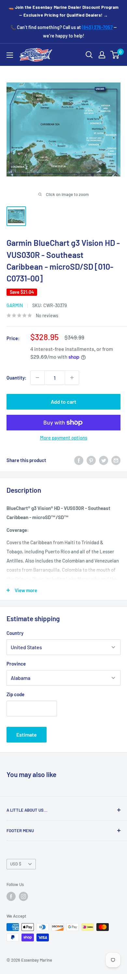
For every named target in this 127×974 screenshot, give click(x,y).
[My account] (102, 54)
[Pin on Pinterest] (91, 460)
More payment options (63, 438)
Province (16, 664)
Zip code (15, 694)
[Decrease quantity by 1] (37, 377)
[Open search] (89, 54)
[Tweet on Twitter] (103, 460)
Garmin (15, 305)
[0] (115, 55)
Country (15, 633)
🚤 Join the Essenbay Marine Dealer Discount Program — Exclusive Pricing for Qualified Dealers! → (63, 11)
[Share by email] (115, 460)
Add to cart (63, 401)
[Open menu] (10, 55)
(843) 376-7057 (97, 27)
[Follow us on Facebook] (11, 896)
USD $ (15, 863)
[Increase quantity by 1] (72, 377)
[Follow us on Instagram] (23, 896)
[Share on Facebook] (78, 460)
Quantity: (16, 378)
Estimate (26, 734)
